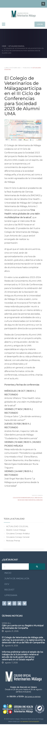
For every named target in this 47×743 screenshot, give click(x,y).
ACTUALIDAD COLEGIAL (17, 526)
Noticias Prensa (13, 541)
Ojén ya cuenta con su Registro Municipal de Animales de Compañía (23, 626)
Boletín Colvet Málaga (16, 530)
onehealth (38, 498)
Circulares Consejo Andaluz (18, 533)
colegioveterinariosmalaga (23, 498)
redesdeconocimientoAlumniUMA (30, 500)
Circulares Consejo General (17, 537)
